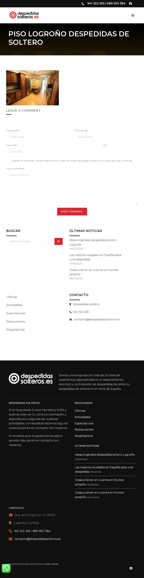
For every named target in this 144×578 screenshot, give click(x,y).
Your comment (15, 168)
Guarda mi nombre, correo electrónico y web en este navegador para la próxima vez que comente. (72, 160)
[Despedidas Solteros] (31, 14)
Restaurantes (15, 321)
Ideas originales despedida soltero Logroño (105, 454)
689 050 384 (116, 3)
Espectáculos (15, 313)
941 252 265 (96, 3)
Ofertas (11, 297)
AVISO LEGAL (51, 564)
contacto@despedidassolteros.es (37, 539)
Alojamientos (15, 329)
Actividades (14, 305)
